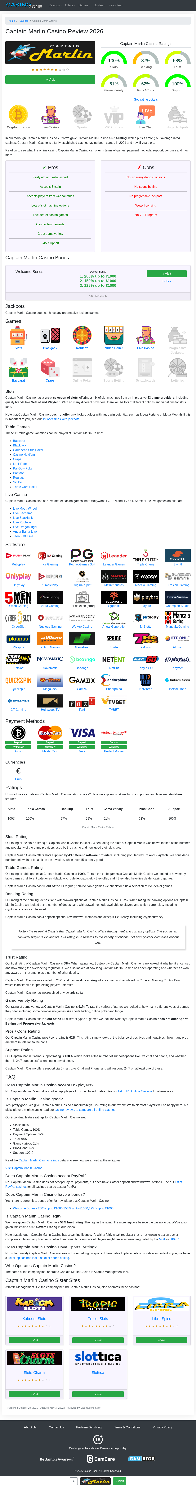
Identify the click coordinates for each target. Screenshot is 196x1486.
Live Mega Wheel (25, 508)
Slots (18, 348)
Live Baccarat (22, 513)
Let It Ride (20, 463)
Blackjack (50, 348)
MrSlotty (145, 626)
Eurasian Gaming (177, 585)
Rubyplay (18, 564)
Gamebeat (82, 647)
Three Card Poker (25, 486)
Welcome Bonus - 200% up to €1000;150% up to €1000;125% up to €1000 (63, 1208)
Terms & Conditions (127, 1427)
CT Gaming (18, 709)
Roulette (82, 348)
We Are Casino (82, 626)
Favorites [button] (115, 5)
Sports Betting (113, 380)
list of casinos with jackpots (60, 419)
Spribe (113, 647)
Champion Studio (177, 605)
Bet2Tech (145, 689)
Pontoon (18, 473)
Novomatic (50, 668)
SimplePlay (50, 585)
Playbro (145, 605)
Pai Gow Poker (23, 468)
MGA (162, 1239)
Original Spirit (82, 585)
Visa (82, 751)
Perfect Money (114, 751)
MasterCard (50, 751)
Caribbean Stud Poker (28, 450)
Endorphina (114, 689)
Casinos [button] (54, 5)
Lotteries (177, 380)
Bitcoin (18, 751)
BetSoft (18, 668)
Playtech (178, 668)
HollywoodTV (50, 709)
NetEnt (114, 668)
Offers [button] (69, 5)
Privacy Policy (162, 1427)
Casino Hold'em (24, 454)
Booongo (82, 668)
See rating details (146, 99)
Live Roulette (22, 522)
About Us (30, 1427)
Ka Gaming (50, 564)
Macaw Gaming (145, 585)
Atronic (177, 647)
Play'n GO (146, 668)
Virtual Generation (114, 626)
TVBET (114, 709)
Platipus (18, 647)
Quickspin (18, 689)
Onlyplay (18, 585)
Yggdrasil (113, 605)
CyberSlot (18, 626)
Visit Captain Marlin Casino (23, 1168)
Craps (50, 380)
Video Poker (114, 348)
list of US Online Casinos (135, 1091)
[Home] (24, 5)
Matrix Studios (114, 585)
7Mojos (146, 647)
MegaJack (50, 689)
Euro (18, 779)
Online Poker (82, 380)
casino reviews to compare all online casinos (85, 1109)
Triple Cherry (145, 564)
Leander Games (114, 564)
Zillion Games (50, 647)
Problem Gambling (89, 1427)
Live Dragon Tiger (25, 527)
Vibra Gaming (50, 605)
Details (167, 281)
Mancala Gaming (177, 626)
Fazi (82, 709)
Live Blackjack (23, 517)
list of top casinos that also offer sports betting (38, 1258)
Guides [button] (98, 5)
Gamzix (82, 689)
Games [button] (83, 5)
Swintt (177, 564)
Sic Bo (17, 482)
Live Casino (145, 348)
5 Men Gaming (18, 605)
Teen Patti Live (23, 536)
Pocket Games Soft (82, 564)
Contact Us (56, 1427)
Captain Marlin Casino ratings (39, 1160)
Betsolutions (177, 689)
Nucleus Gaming (50, 626)
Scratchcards (145, 380)
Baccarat (18, 380)
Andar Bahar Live (25, 531)
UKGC (174, 1239)
